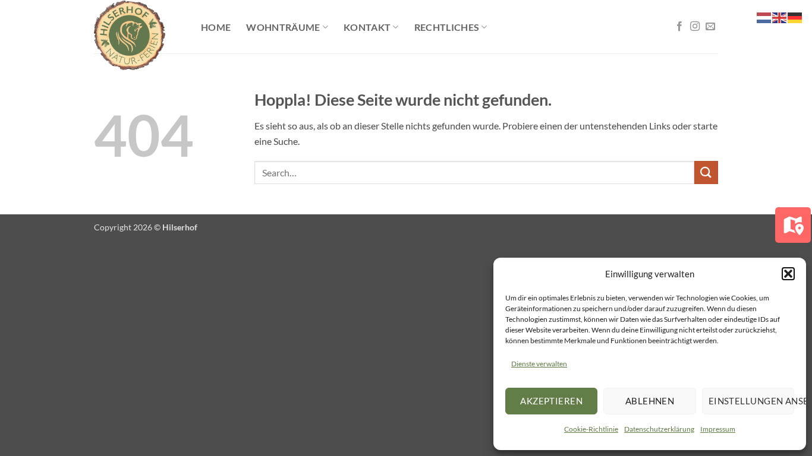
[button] (788, 274)
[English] (780, 16)
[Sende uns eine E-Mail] (710, 26)
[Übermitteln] (706, 172)
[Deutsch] (795, 16)
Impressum (717, 429)
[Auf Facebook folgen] (679, 26)
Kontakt (367, 27)
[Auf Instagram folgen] (695, 26)
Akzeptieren (551, 400)
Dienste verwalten (539, 363)
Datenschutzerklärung (659, 429)
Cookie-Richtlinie (591, 429)
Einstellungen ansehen (751, 400)
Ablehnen (650, 400)
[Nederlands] (764, 16)
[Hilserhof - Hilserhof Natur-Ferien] (138, 35)
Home (216, 27)
